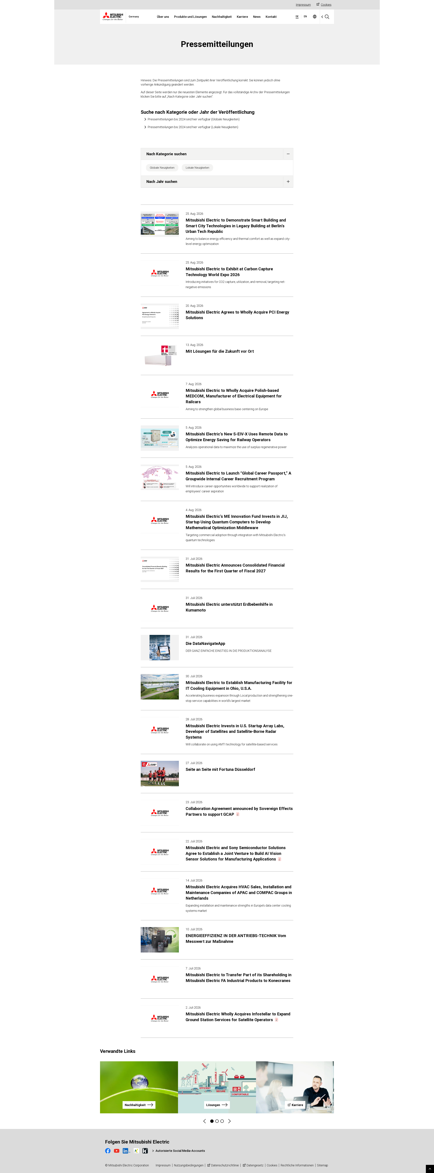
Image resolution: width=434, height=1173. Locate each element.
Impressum (303, 4)
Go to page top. (430, 1169)
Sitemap (322, 1165)
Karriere (242, 16)
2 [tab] (217, 1121)
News (257, 16)
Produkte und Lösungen (190, 16)
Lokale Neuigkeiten (197, 167)
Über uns (163, 16)
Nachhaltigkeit (222, 16)
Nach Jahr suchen (161, 181)
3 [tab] (222, 1121)
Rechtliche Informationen (297, 1165)
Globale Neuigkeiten (162, 167)
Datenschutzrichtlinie (225, 1165)
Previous (204, 1121)
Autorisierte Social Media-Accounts (180, 1150)
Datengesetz (254, 1165)
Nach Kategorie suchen (166, 154)
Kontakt (271, 16)
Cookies (326, 4)
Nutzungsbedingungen (188, 1165)
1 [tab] (212, 1121)
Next (229, 1121)
